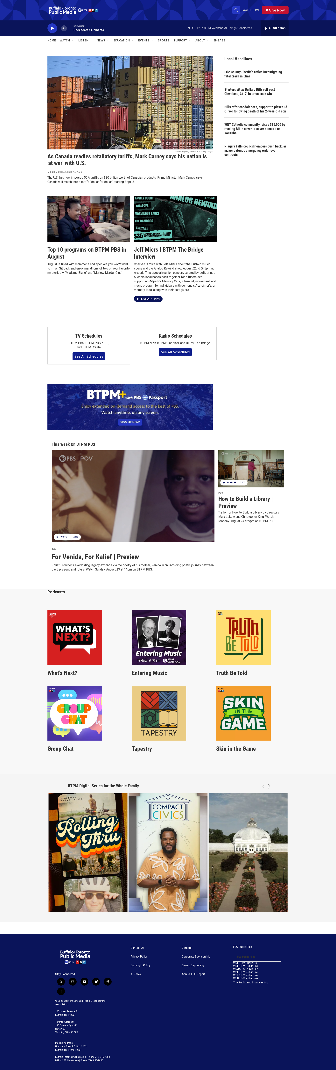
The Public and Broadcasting (250, 982)
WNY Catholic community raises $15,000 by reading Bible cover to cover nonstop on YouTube (254, 128)
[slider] (70, 28)
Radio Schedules (175, 336)
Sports (164, 40)
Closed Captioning (193, 965)
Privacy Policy (139, 956)
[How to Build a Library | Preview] (251, 468)
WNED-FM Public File (245, 966)
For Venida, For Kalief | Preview (95, 557)
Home (51, 40)
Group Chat (60, 748)
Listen (83, 40)
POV (54, 549)
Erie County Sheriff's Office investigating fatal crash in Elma (253, 74)
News (101, 40)
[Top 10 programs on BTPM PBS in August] (88, 219)
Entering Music (149, 673)
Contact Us (137, 947)
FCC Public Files (242, 946)
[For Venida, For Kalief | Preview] (133, 496)
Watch (65, 40)
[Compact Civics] (168, 852)
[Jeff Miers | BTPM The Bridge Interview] (175, 219)
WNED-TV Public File (245, 963)
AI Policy (136, 974)
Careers (187, 947)
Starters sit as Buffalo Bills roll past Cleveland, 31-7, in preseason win (249, 91)
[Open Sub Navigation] (72, 40)
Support (180, 40)
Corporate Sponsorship (196, 956)
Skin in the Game (236, 748)
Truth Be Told (231, 673)
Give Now (277, 10)
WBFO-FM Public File (245, 972)
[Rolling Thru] (88, 852)
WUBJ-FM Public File (245, 978)
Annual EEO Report (193, 974)
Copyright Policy (140, 965)
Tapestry (142, 748)
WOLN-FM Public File (245, 975)
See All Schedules (88, 356)
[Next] (269, 786)
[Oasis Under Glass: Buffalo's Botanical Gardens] (248, 852)
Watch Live (251, 10)
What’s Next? (62, 673)
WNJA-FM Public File (245, 969)
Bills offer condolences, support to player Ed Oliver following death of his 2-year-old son (255, 109)
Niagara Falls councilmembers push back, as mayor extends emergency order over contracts (255, 150)
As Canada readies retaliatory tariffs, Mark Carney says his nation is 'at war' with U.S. (127, 160)
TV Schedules (88, 336)
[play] (52, 28)
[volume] (64, 28)
